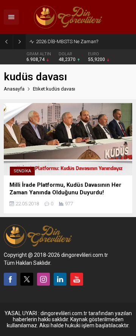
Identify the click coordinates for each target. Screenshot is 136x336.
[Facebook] (10, 279)
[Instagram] (43, 279)
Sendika (22, 171)
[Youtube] (76, 279)
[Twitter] (26, 279)
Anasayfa (14, 89)
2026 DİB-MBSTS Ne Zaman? (67, 41)
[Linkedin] (60, 279)
